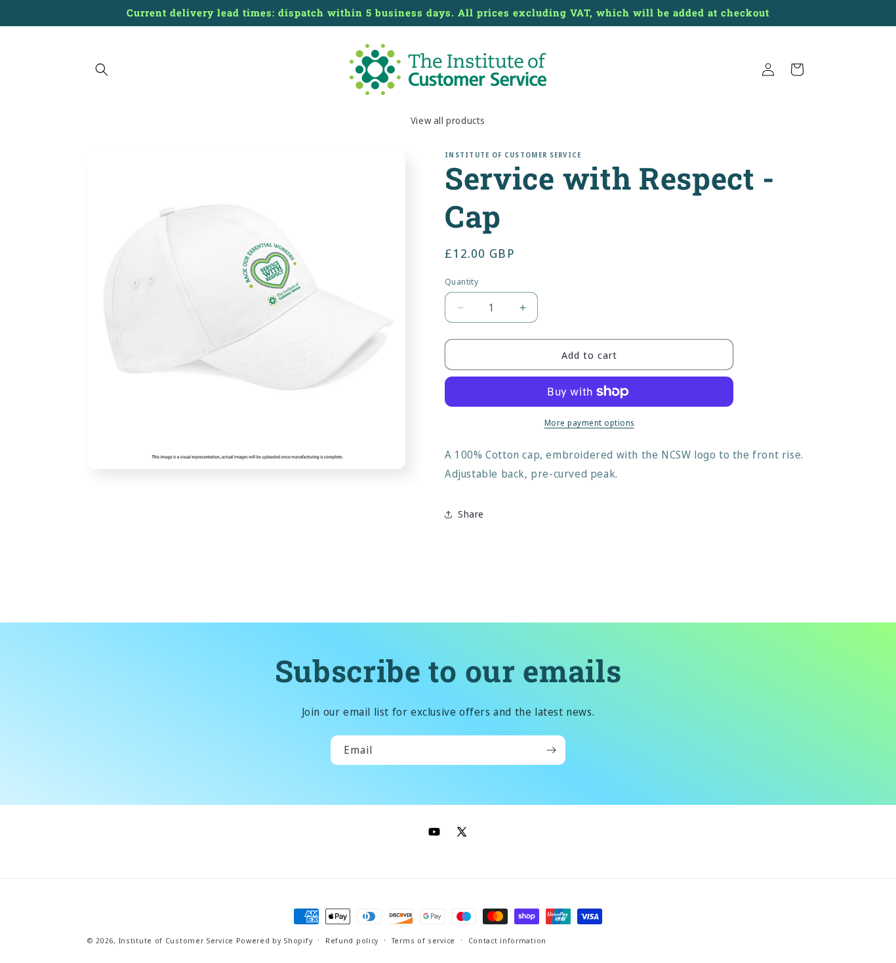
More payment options (589, 422)
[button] (101, 69)
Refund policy (351, 940)
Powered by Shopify (274, 940)
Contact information (507, 940)
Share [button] (471, 514)
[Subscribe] (551, 750)
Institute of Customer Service (176, 940)
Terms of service (423, 940)
